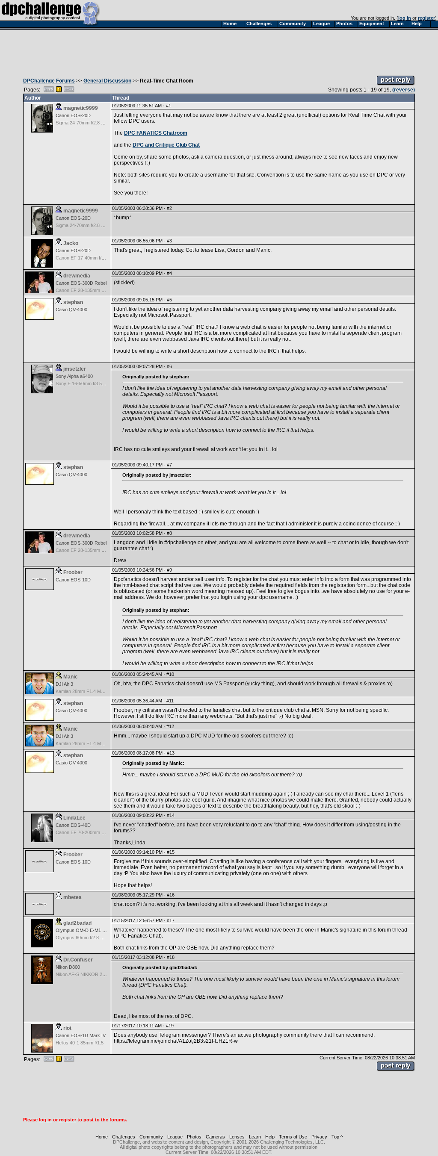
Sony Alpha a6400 (74, 376)
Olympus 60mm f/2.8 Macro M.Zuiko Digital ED (104, 937)
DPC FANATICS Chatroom (155, 133)
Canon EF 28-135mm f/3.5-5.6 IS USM (96, 290)
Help (270, 1136)
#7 (169, 464)
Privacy (319, 1136)
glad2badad (77, 923)
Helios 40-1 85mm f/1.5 (80, 1042)
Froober (73, 572)
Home (101, 1136)
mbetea (72, 897)
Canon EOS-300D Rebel (81, 283)
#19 (170, 1025)
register (426, 18)
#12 (170, 726)
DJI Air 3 (64, 684)
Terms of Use (293, 1136)
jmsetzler (74, 369)
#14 (171, 815)
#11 (170, 700)
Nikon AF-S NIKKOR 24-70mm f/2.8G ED (98, 974)
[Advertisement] (219, 50)
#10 (170, 674)
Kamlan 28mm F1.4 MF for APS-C (91, 691)
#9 (169, 569)
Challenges (123, 1136)
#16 (171, 894)
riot (67, 1028)
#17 (171, 920)
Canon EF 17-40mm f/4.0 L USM (89, 257)
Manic (70, 677)
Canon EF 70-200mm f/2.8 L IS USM (93, 832)
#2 (169, 208)
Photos (194, 1136)
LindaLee (74, 818)
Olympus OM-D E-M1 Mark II (86, 930)
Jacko (70, 243)
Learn (255, 1136)
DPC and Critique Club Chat (166, 145)
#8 (169, 533)
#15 (171, 852)
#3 (169, 240)
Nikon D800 (68, 967)
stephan (73, 302)
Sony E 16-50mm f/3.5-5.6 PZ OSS (92, 383)
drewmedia (76, 276)
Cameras (215, 1136)
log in (404, 18)
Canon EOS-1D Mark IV (81, 1035)
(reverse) (403, 90)
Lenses (237, 1136)
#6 (169, 366)
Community (151, 1136)
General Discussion (107, 81)
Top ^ (337, 1136)
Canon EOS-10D (73, 579)
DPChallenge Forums (49, 81)
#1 (168, 105)
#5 (169, 299)
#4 (169, 273)
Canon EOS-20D (73, 115)
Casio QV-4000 (71, 309)
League (175, 1136)
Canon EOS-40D (73, 825)
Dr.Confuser (78, 960)
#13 (171, 752)
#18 (171, 957)
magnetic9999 (80, 108)
